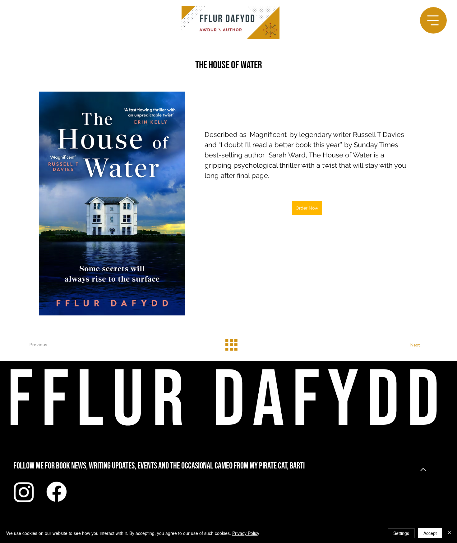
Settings (401, 533)
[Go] (423, 469)
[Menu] (433, 20)
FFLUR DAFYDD (226, 401)
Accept (430, 533)
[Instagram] (24, 491)
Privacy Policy (245, 533)
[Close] (449, 533)
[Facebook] (56, 491)
